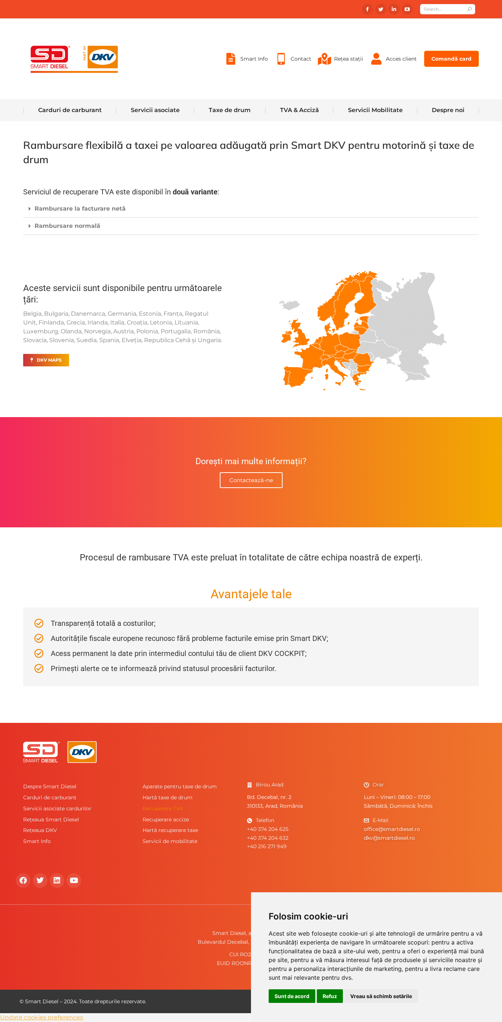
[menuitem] (245, 59)
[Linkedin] (57, 880)
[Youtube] (74, 880)
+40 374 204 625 (267, 829)
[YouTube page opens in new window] (407, 9)
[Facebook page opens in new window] (367, 9)
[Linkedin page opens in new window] (393, 9)
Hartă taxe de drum (168, 797)
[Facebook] (23, 880)
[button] (251, 209)
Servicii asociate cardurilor (57, 808)
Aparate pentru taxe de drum (180, 786)
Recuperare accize (166, 819)
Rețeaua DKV (40, 830)
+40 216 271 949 (267, 846)
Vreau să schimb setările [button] (381, 996)
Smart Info (37, 841)
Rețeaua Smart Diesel (51, 819)
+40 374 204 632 (267, 838)
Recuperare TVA (163, 808)
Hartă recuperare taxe (170, 830)
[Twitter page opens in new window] (380, 9)
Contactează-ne (251, 480)
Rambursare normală (67, 225)
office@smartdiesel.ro (392, 829)
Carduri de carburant (49, 797)
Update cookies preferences (41, 1017)
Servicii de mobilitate (170, 841)
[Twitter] (40, 880)
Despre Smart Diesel (49, 786)
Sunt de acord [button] (292, 996)
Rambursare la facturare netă (80, 208)
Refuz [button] (330, 996)
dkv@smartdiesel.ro (389, 838)
